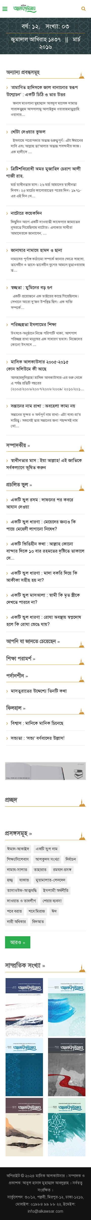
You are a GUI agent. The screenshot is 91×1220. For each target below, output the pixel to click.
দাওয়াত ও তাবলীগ (21, 901)
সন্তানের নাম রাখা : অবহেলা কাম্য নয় (43, 406)
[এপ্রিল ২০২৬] (24, 1155)
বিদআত (38, 921)
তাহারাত (40, 869)
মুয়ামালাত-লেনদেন (50, 880)
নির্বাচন (71, 859)
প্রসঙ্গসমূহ (18, 833)
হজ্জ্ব (10, 880)
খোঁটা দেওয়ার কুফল (28, 132)
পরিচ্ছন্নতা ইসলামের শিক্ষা (33, 324)
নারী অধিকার (16, 921)
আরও (17, 942)
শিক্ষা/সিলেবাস (18, 859)
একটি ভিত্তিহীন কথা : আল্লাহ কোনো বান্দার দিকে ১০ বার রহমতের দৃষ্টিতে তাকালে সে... (45, 551)
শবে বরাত (14, 911)
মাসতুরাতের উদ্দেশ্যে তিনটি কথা (39, 691)
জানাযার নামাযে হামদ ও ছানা (36, 250)
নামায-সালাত (17, 869)
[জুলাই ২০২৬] (66, 1035)
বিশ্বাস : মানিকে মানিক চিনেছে (37, 723)
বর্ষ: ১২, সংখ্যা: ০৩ (45, 26)
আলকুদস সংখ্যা (47, 859)
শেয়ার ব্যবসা (51, 901)
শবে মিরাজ (37, 911)
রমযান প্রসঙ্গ (62, 869)
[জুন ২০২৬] (24, 1095)
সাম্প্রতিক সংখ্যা (25, 965)
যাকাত (24, 880)
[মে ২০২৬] (66, 1095)
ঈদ (54, 911)
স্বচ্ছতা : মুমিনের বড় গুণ (31, 287)
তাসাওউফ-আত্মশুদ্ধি (22, 890)
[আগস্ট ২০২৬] (24, 1035)
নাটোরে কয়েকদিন (26, 213)
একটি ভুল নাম (47, 849)
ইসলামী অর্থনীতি (56, 890)
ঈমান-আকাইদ (18, 849)
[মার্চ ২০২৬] (66, 1155)
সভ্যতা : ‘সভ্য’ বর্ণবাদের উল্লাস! (37, 738)
